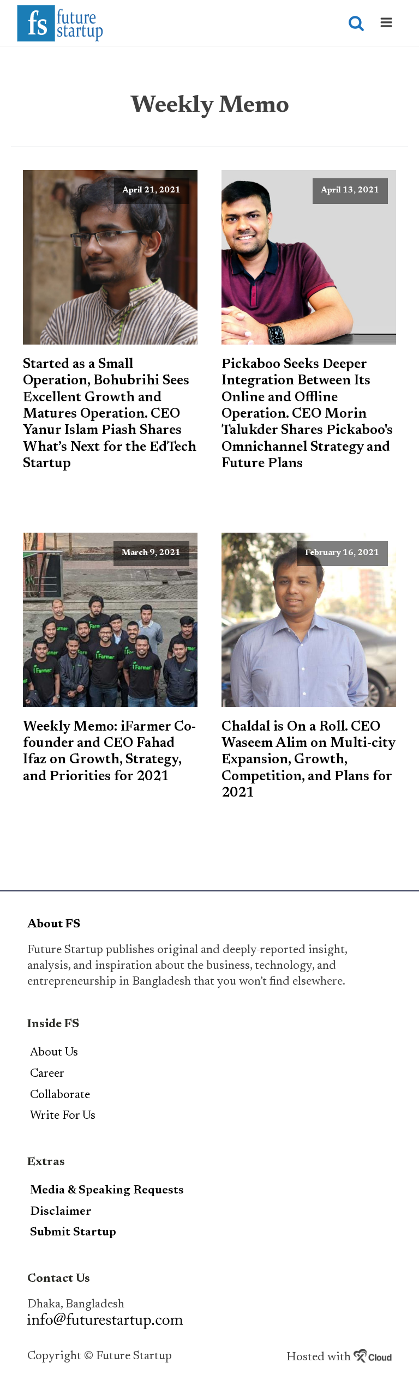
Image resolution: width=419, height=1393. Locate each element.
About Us (54, 1053)
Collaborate (60, 1095)
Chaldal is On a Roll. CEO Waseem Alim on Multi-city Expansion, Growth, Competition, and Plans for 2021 (308, 760)
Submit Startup (73, 1233)
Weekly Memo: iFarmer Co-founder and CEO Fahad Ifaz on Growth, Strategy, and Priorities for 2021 (109, 752)
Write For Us (62, 1116)
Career (47, 1074)
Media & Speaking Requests (107, 1191)
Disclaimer (61, 1212)
